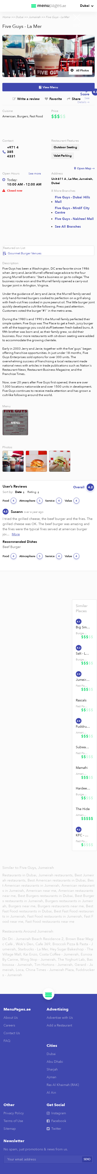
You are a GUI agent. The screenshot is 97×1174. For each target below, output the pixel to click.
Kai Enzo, (30, 954)
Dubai (84, 6)
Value (71, 501)
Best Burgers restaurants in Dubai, (46, 895)
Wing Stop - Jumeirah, (38, 959)
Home (6, 17)
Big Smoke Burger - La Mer (83, 627)
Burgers (22, 116)
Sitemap (10, 1128)
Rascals (81, 700)
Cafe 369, (43, 944)
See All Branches (68, 226)
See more (34, 173)
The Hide (83, 809)
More (16, 534)
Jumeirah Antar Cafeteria (83, 680)
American (9, 116)
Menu (15, 423)
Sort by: (8, 492)
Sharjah (52, 1069)
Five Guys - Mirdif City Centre (72, 210)
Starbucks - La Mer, (33, 949)
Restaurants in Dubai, (20, 875)
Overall (83, 487)
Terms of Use (13, 1121)
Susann (27, 511)
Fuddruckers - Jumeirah (83, 726)
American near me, (42, 890)
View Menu (50, 87)
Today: (12, 180)
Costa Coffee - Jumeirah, (59, 954)
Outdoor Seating (65, 147)
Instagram (58, 1113)
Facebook (58, 1121)
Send (87, 1159)
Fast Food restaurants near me (49, 921)
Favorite (55, 99)
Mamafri (82, 768)
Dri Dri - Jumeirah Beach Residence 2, (33, 939)
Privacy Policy (14, 1113)
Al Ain (51, 1092)
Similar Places (82, 608)
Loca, (20, 969)
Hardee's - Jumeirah (83, 788)
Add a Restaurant (59, 1025)
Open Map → (86, 168)
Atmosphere (29, 501)
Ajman (51, 1077)
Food (8, 501)
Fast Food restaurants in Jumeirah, (55, 916)
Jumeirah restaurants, (56, 875)
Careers (9, 1025)
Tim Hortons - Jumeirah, (53, 964)
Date (18, 492)
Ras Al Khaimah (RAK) (63, 1085)
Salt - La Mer (83, 653)
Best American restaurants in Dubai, (57, 880)
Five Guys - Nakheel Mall (74, 219)
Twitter (56, 1128)
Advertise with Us (60, 1017)
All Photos (82, 70)
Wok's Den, (25, 944)
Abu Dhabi (55, 1061)
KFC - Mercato (83, 835)
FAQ (7, 1041)
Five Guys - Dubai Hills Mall (72, 199)
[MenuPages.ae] (48, 6)
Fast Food (36, 116)
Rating (31, 492)
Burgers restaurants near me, (61, 906)
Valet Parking (63, 156)
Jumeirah (34, 17)
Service (52, 501)
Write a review (28, 99)
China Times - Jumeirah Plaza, (50, 969)
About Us (11, 1017)
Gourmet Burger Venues (24, 253)
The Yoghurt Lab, (72, 959)
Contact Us (12, 1033)
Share (76, 99)
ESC (76, 25)
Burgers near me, (22, 906)
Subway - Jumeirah (83, 747)
